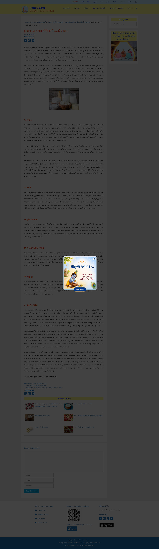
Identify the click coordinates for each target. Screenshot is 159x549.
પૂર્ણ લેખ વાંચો (80, 289)
